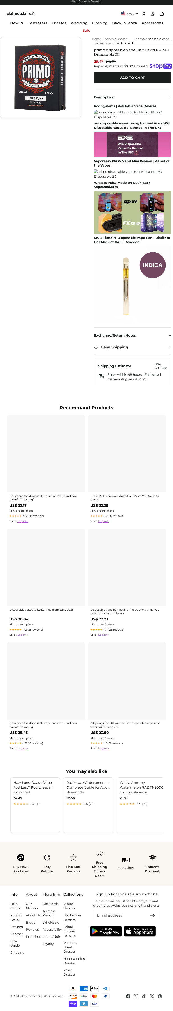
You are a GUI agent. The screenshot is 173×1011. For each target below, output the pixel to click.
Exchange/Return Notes (115, 335)
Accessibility (52, 929)
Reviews (32, 929)
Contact (16, 934)
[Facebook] (128, 996)
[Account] (152, 13)
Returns (16, 927)
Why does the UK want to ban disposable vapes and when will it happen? (125, 724)
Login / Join (52, 937)
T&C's (46, 996)
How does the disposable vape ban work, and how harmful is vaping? (43, 497)
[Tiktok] (144, 996)
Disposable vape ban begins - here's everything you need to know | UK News (124, 611)
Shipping (17, 952)
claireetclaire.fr (104, 43)
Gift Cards (50, 904)
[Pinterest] (160, 996)
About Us (33, 915)
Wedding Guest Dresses (70, 947)
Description (104, 97)
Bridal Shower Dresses (69, 931)
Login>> (22, 521)
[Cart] (161, 13)
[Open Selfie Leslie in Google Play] (106, 931)
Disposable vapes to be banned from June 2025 (41, 609)
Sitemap (57, 996)
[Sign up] (152, 915)
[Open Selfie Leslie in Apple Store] (140, 931)
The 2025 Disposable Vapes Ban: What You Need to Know (124, 497)
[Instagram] (136, 996)
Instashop (33, 937)
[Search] (144, 13)
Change (161, 367)
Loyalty (48, 944)
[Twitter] (152, 996)
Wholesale (51, 922)
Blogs (30, 922)
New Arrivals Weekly (86, 1)
